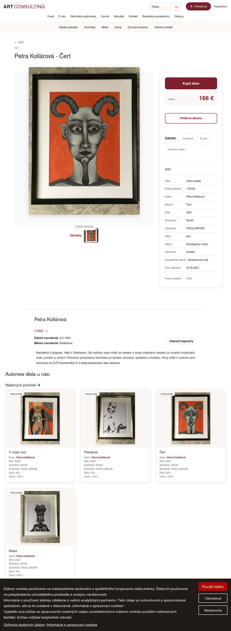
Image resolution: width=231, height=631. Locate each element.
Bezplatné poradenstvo (156, 16)
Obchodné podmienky (83, 16)
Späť (18, 42)
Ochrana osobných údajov (24, 624)
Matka (13, 551)
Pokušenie (91, 452)
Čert (162, 452)
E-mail (203, 138)
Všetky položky (68, 27)
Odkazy (179, 16)
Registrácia (220, 6)
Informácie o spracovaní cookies (72, 624)
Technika (89, 27)
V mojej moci (17, 452)
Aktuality (119, 16)
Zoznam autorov (138, 27)
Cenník (105, 16)
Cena (118, 27)
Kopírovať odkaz (176, 149)
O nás (62, 16)
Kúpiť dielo (191, 83)
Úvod (50, 16)
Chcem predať (163, 27)
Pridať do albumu (191, 118)
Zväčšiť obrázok (84, 226)
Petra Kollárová (25, 457)
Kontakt (133, 16)
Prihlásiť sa (200, 6)
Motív (105, 27)
